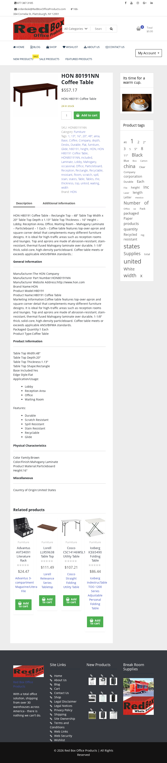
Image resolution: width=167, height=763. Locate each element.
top (77, 183)
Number (132, 203)
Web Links (61, 731)
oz (134, 208)
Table (81, 179)
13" (73, 136)
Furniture (80, 132)
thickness (67, 183)
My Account (147, 53)
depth (96, 140)
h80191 (74, 149)
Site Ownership (64, 719)
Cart (57, 689)
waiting (94, 183)
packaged (131, 213)
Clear (142, 167)
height (84, 149)
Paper (128, 218)
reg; (143, 234)
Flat (84, 145)
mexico (139, 197)
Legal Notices (63, 706)
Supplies (132, 253)
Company (85, 140)
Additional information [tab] (59, 203)
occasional (68, 166)
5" (135, 149)
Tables (90, 179)
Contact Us (61, 693)
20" (84, 136)
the (97, 179)
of (146, 203)
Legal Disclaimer (65, 701)
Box (135, 160)
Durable (76, 145)
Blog (57, 684)
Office (80, 166)
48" (90, 136)
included (86, 157)
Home (58, 676)
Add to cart (89, 115)
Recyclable (96, 170)
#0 (125, 142)
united (85, 183)
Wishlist (59, 740)
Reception (67, 170)
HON (93, 149)
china (129, 166)
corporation (133, 176)
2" (144, 142)
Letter (128, 197)
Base (64, 140)
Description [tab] (24, 203)
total (147, 254)
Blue (126, 160)
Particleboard (93, 166)
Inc (146, 187)
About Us (60, 680)
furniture (93, 145)
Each (140, 181)
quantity (131, 229)
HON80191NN (70, 157)
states (73, 179)
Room (77, 175)
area (96, 136)
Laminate (67, 162)
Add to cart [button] (24, 604)
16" (79, 136)
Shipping (60, 714)
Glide (64, 149)
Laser (126, 192)
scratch (87, 175)
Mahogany (89, 162)
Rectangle (82, 170)
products (131, 223)
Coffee (73, 140)
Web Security (63, 736)
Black (137, 155)
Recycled (130, 234)
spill (95, 175)
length (138, 192)
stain (64, 179)
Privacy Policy (63, 710)
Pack (142, 208)
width (64, 187)
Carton (143, 160)
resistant (67, 175)
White (129, 269)
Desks (65, 145)
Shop (57, 697)
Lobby (78, 162)
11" (126, 155)
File (125, 187)
